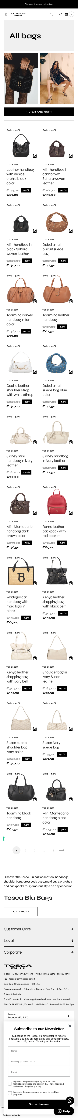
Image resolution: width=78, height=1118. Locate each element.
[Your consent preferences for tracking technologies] (3, 838)
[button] (6, 14)
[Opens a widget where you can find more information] (63, 1111)
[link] (21, 163)
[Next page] (62, 850)
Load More (21, 911)
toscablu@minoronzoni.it (22, 979)
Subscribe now (39, 1104)
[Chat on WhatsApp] (70, 1101)
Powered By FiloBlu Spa (62, 1004)
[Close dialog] (70, 1026)
